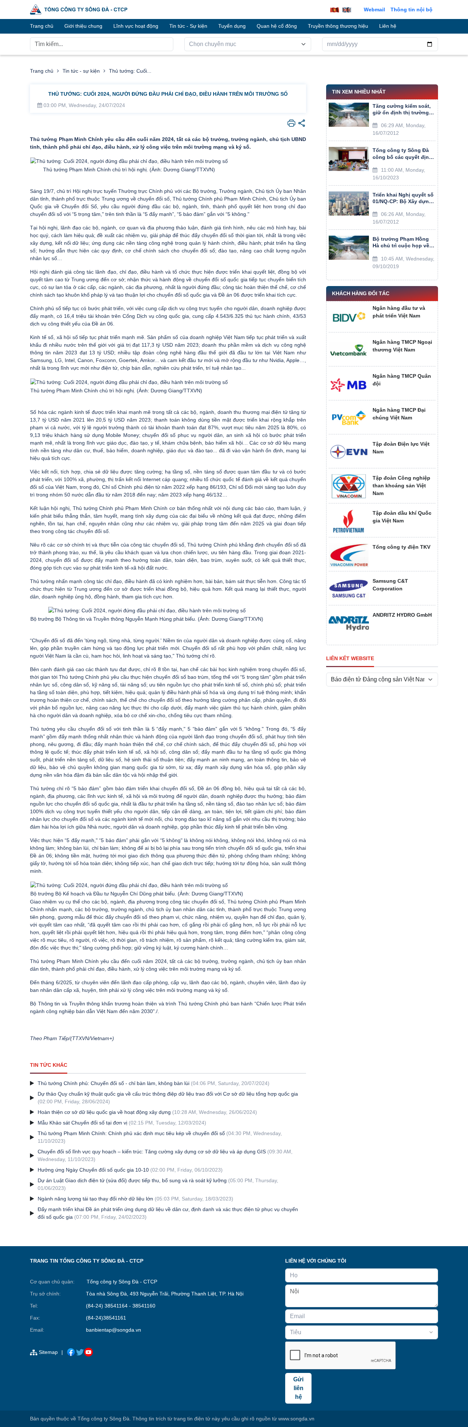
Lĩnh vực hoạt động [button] (135, 26)
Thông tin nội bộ (411, 9)
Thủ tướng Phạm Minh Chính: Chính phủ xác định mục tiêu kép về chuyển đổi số (131, 1133)
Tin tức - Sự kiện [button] (188, 26)
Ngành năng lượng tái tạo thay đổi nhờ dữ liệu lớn (95, 1199)
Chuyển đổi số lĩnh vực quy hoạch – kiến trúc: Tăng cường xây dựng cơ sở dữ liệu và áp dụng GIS (152, 1151)
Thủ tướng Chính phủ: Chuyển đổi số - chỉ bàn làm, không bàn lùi (113, 1083)
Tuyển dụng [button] (232, 26)
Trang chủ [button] (41, 26)
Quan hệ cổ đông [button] (277, 26)
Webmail (374, 9)
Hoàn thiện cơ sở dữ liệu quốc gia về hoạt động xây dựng (104, 1112)
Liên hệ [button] (387, 26)
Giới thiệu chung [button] (83, 26)
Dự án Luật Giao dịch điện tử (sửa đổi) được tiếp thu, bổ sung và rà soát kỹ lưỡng (132, 1180)
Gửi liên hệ (298, 1388)
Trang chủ (41, 71)
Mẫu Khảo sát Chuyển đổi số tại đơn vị (82, 1123)
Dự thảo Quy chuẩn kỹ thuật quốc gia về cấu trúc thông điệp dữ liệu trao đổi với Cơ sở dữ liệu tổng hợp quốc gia (168, 1094)
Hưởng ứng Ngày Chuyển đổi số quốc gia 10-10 (93, 1170)
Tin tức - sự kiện (81, 71)
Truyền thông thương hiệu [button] (338, 26)
